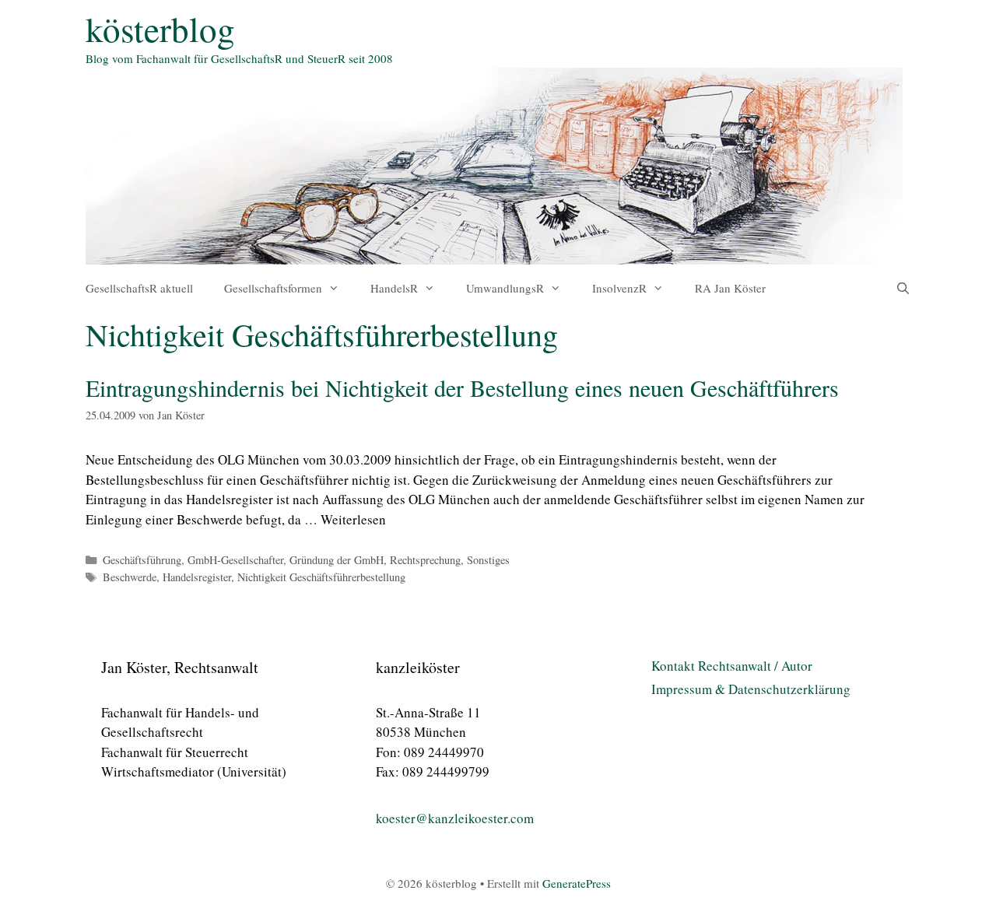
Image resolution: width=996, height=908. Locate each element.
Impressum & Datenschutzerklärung (750, 689)
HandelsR (394, 288)
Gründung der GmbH (336, 559)
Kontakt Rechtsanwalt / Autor (731, 666)
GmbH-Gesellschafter (235, 559)
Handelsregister (197, 577)
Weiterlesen (353, 519)
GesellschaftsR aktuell (139, 288)
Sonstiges (488, 559)
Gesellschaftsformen (273, 288)
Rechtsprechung (425, 559)
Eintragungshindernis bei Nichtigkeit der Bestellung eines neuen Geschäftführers (462, 387)
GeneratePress (576, 883)
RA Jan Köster (730, 288)
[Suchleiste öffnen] (903, 287)
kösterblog (160, 28)
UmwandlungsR (505, 288)
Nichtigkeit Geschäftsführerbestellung (321, 577)
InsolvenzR (619, 288)
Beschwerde (129, 577)
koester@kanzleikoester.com (455, 818)
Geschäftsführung (142, 559)
